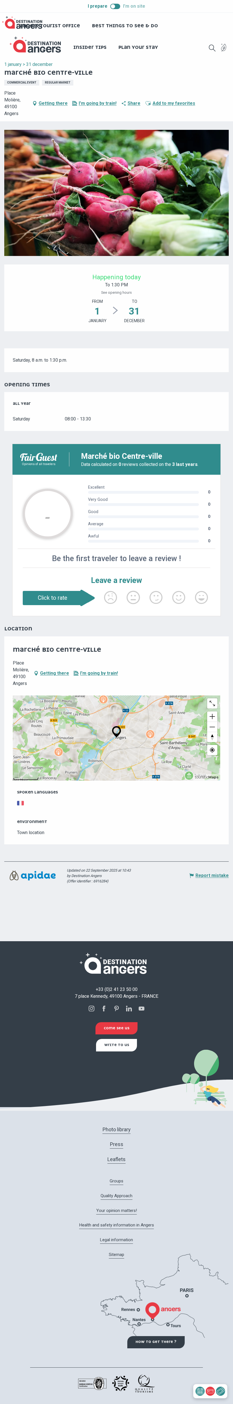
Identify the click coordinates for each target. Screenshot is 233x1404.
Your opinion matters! (116, 1210)
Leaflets (116, 1159)
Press (116, 1144)
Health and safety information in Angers (116, 1225)
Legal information (116, 1239)
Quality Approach (116, 1195)
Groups (116, 1181)
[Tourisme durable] (224, 51)
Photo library (117, 1129)
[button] (212, 48)
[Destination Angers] (37, 44)
